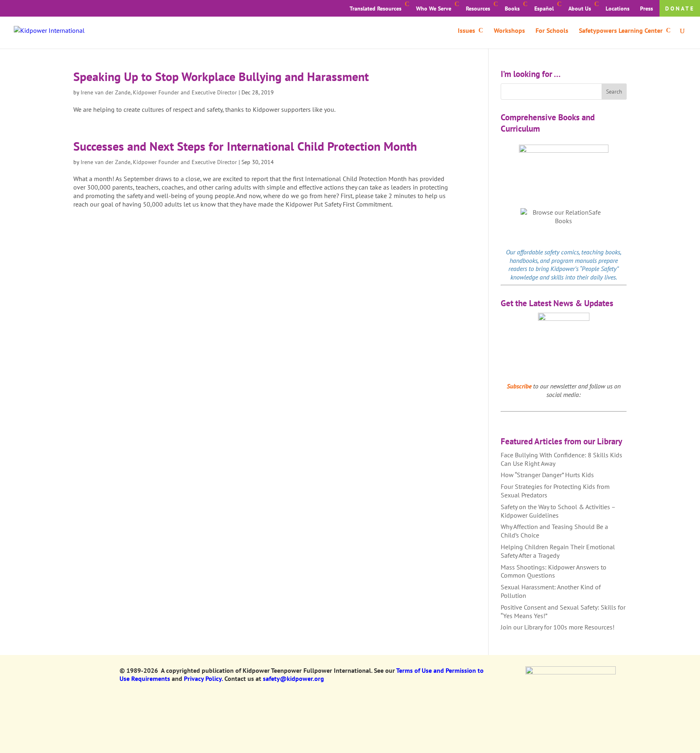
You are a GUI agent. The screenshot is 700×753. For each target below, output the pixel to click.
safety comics (561, 252)
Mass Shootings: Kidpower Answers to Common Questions (553, 571)
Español (544, 8)
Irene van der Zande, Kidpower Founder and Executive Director (159, 92)
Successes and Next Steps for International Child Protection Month (245, 146)
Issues (466, 31)
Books (512, 8)
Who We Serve (433, 8)
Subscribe (519, 386)
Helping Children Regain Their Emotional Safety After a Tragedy (558, 551)
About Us (579, 8)
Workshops (509, 31)
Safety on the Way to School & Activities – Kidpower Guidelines (558, 511)
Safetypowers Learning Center (621, 31)
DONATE (680, 8)
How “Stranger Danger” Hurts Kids (547, 475)
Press (646, 8)
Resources (478, 8)
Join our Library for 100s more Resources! (558, 627)
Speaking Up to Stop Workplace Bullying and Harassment (221, 76)
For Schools (552, 31)
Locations (618, 8)
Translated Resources (375, 8)
